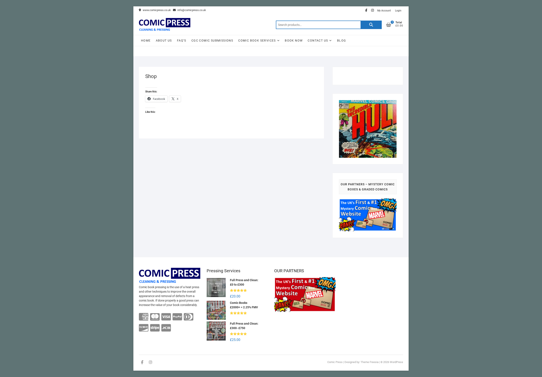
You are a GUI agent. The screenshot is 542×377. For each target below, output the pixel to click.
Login (398, 10)
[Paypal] (177, 317)
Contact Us (318, 40)
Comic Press (335, 362)
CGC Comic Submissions (212, 40)
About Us (164, 40)
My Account (384, 10)
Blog (341, 40)
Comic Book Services (257, 40)
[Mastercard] (155, 317)
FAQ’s (181, 40)
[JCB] (166, 328)
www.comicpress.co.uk (156, 10)
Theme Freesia (370, 362)
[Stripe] (155, 328)
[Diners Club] (188, 317)
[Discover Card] (143, 328)
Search (371, 25)
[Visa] (166, 317)
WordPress (396, 362)
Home (146, 40)
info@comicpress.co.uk (191, 10)
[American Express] (143, 317)
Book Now (294, 40)
